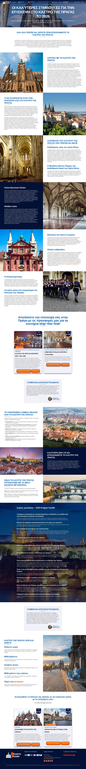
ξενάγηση (18, 681)
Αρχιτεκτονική (54, 2)
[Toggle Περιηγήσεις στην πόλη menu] (37, 2)
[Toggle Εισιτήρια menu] (16, 2)
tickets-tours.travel (76, 765)
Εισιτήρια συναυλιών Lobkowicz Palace (65, 262)
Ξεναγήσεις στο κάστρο (21, 2)
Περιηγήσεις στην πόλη (31, 2)
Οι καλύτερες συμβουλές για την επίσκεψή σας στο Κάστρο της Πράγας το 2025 (52, 758)
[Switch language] (79, 2)
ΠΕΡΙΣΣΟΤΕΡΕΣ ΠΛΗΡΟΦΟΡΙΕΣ (24, 371)
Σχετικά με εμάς (46, 754)
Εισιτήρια (14, 2)
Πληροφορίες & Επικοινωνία (66, 2)
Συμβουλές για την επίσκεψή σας (43, 2)
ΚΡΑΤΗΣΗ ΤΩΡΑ (35, 371)
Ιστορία (60, 2)
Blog (75, 2)
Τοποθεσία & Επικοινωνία (48, 756)
